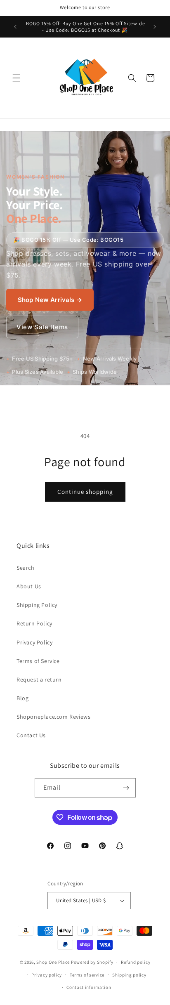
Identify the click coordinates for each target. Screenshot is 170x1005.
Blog (22, 698)
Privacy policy (46, 975)
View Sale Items (42, 327)
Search (26, 567)
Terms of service (87, 975)
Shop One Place (53, 962)
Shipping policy (129, 975)
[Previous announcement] (15, 27)
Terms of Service (38, 661)
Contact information (88, 987)
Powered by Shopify (92, 962)
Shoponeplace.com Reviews (53, 716)
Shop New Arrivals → (50, 300)
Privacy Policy (34, 642)
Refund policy (135, 962)
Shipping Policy (37, 605)
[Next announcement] (155, 27)
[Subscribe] (126, 787)
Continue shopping (85, 491)
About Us (29, 586)
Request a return (39, 679)
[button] (16, 78)
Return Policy (34, 623)
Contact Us (31, 735)
